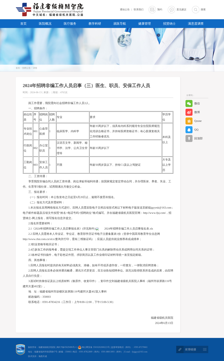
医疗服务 (70, 23)
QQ (196, 129)
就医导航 (119, 23)
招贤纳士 (169, 23)
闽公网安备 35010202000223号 (95, 347)
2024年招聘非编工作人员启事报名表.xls (128, 228)
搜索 (203, 9)
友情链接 (190, 349)
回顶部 (198, 138)
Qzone (198, 120)
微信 (197, 103)
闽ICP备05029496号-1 (67, 347)
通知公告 (125, 9)
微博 (197, 112)
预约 (159, 9)
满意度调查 (196, 23)
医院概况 (45, 23)
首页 (23, 23)
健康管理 (144, 23)
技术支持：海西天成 (37, 356)
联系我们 (139, 9)
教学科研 (95, 23)
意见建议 (181, 9)
